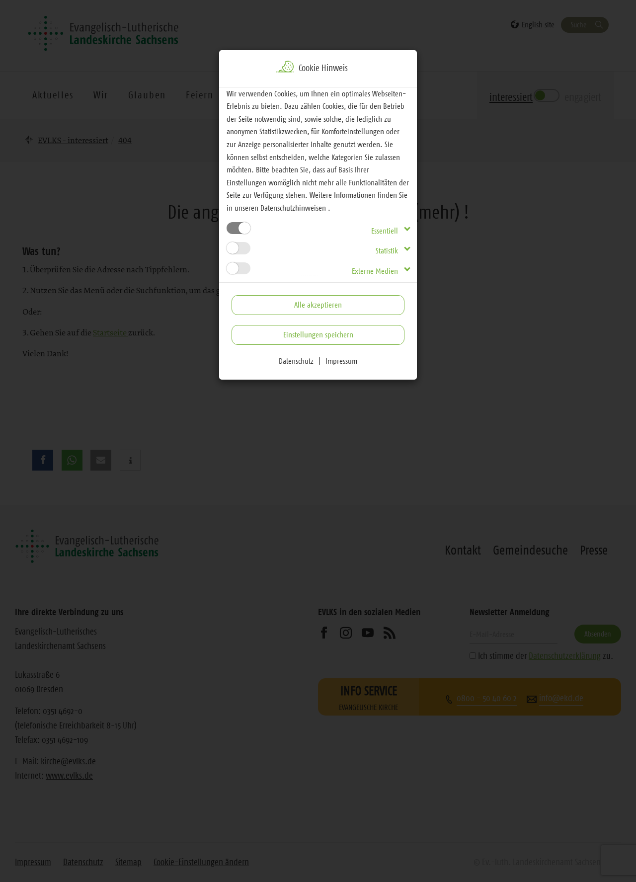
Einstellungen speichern (318, 334)
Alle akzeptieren (318, 305)
